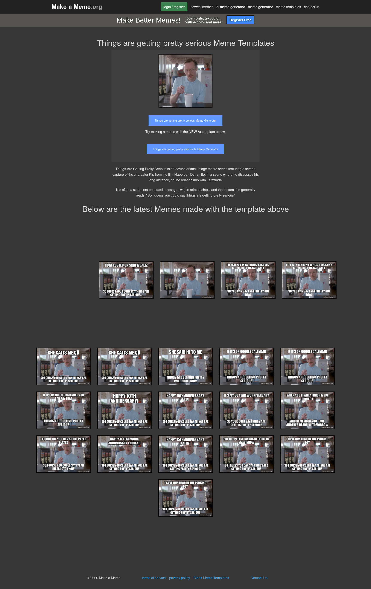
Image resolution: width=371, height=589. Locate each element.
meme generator (260, 6)
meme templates (288, 6)
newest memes (201, 6)
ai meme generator (230, 6)
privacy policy (179, 577)
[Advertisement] (302, 80)
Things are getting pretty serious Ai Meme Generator (185, 149)
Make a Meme (77, 6)
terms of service (154, 577)
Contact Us (259, 577)
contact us (311, 6)
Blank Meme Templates (211, 577)
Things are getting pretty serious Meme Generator (185, 120)
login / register (174, 6)
